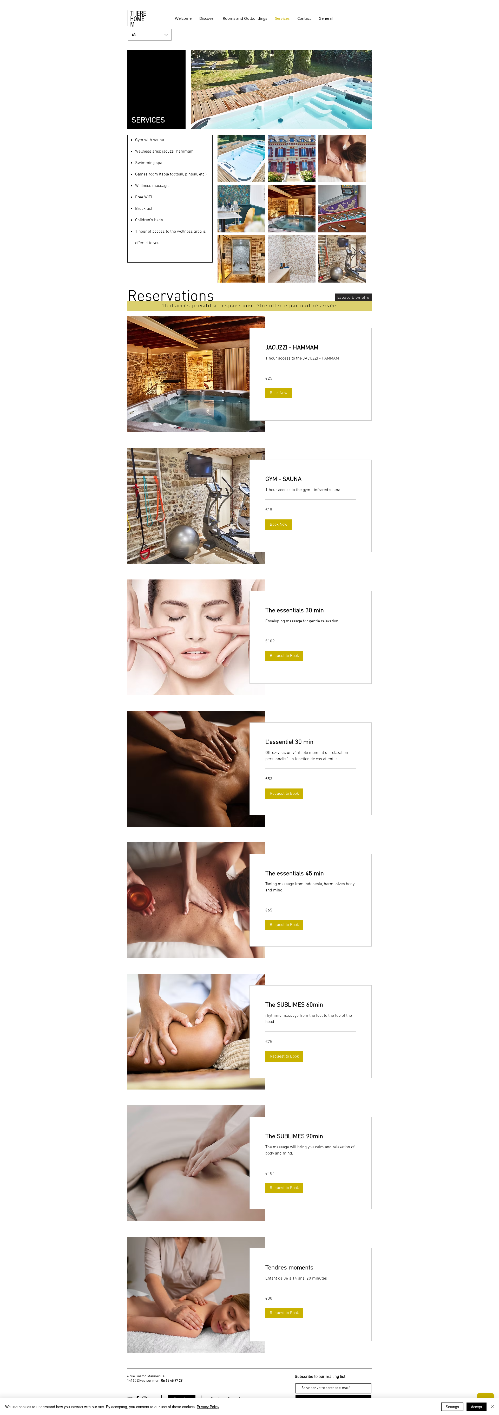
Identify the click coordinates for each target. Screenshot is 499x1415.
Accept (476, 1406)
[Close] (493, 1407)
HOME (137, 19)
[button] (278, 393)
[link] (310, 348)
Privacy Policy (208, 1406)
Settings (452, 1406)
